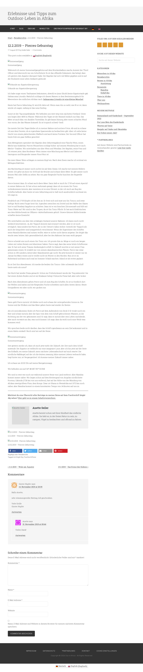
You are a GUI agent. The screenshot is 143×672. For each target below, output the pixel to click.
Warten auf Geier (105, 126)
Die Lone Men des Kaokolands (110, 122)
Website (11, 610)
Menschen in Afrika (106, 73)
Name (11, 590)
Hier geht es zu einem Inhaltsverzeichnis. (37, 398)
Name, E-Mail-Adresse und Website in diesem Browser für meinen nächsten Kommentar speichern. (46, 625)
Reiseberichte (20, 38)
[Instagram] (115, 45)
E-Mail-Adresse (15, 600)
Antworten (17, 512)
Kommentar (13, 563)
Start (10, 38)
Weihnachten (103, 103)
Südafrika (105, 93)
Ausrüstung (106, 83)
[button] (15, 451)
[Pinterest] (110, 45)
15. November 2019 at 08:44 (34, 524)
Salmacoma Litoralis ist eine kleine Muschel (63, 99)
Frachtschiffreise (30, 457)
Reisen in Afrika (104, 80)
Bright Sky (19, 457)
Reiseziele (101, 87)
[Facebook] (105, 45)
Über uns (101, 100)
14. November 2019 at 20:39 (30, 487)
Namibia (104, 90)
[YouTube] (121, 45)
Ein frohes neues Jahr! (107, 133)
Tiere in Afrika (103, 96)
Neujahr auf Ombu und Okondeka (112, 129)
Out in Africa (26, 3)
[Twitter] (99, 45)
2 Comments (37, 50)
